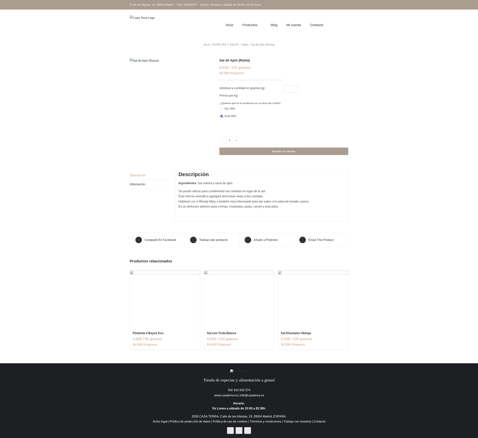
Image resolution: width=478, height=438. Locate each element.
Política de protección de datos (190, 421)
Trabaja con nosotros (297, 421)
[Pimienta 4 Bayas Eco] (165, 299)
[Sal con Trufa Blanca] (239, 299)
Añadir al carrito (284, 151)
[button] (347, 25)
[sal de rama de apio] (172, 60)
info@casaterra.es (252, 395)
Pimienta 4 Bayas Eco (148, 333)
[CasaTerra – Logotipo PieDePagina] (239, 370)
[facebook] (230, 430)
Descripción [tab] (138, 175)
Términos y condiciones (265, 421)
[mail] (247, 430)
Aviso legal (160, 421)
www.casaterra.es (226, 395)
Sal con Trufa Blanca (221, 333)
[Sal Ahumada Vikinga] (313, 299)
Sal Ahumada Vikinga (296, 333)
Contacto (319, 421)
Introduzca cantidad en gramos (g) (242, 88)
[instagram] (239, 430)
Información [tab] (137, 184)
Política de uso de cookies (230, 421)
